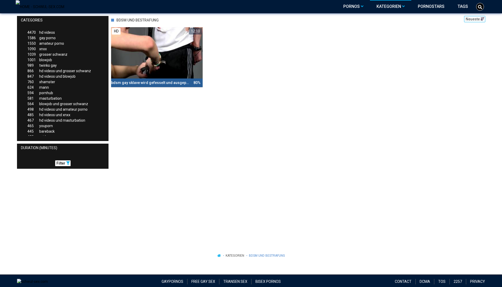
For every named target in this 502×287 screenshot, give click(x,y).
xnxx (37, 49)
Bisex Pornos (268, 281)
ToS (442, 281)
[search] (480, 7)
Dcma (425, 281)
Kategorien (235, 255)
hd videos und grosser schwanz (59, 71)
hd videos (41, 32)
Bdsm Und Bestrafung (267, 255)
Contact (403, 281)
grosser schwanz (47, 54)
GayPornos (172, 281)
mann (38, 87)
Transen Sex (235, 281)
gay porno (41, 38)
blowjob (39, 60)
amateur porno (45, 43)
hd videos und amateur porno (57, 109)
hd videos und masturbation (56, 120)
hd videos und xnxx (48, 115)
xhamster (41, 82)
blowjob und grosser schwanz (57, 104)
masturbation (44, 98)
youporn (40, 126)
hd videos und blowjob (51, 76)
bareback (41, 131)
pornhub (40, 93)
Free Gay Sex (203, 281)
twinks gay (42, 65)
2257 (458, 281)
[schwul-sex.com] (40, 6)
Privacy (477, 281)
